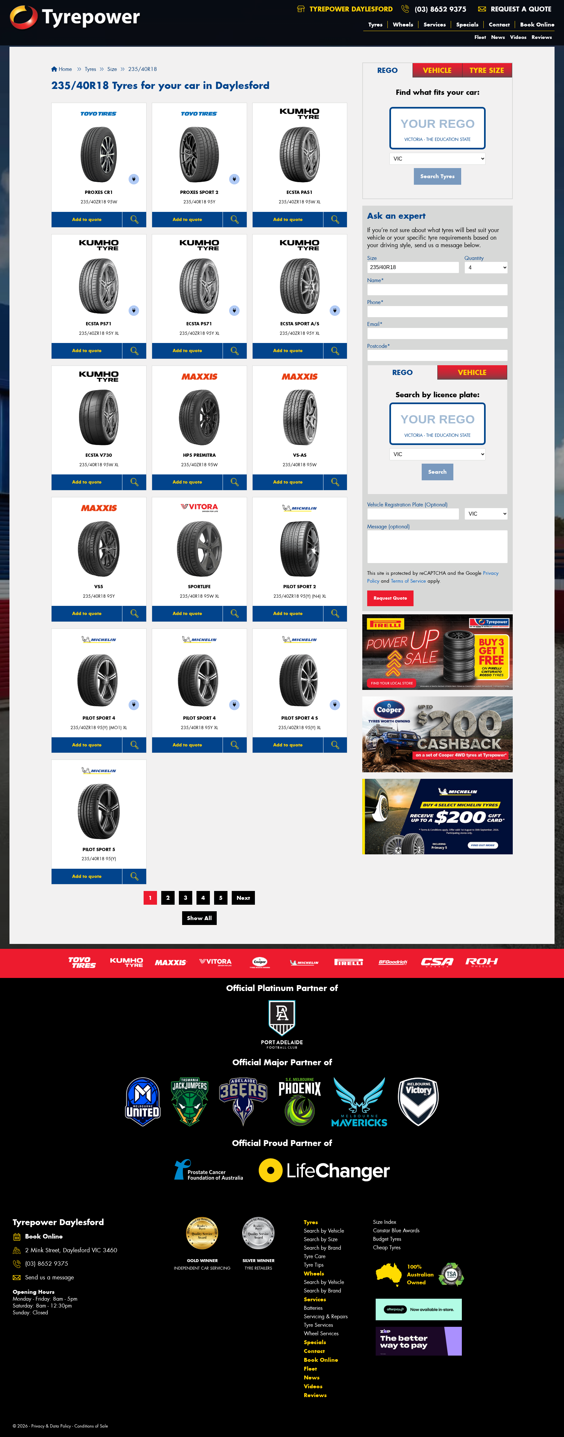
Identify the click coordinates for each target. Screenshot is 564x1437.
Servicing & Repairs (326, 1316)
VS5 (98, 587)
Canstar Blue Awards (396, 1230)
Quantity (474, 258)
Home (64, 69)
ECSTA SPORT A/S (299, 324)
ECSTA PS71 (99, 324)
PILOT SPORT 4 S (299, 718)
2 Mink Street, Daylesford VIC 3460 (71, 1250)
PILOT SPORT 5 (99, 849)
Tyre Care (314, 1256)
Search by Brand (322, 1247)
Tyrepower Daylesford (350, 9)
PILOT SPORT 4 (99, 718)
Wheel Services (321, 1333)
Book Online (537, 24)
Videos (518, 37)
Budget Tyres (387, 1239)
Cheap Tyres (386, 1247)
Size (372, 258)
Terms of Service (408, 581)
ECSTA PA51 (300, 192)
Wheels (403, 24)
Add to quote (87, 219)
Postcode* (378, 346)
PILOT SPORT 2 (299, 587)
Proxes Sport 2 (199, 192)
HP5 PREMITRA (199, 455)
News (498, 37)
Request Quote (390, 598)
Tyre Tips (313, 1264)
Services (435, 24)
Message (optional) (388, 526)
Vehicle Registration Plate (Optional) (407, 504)
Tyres (375, 24)
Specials (467, 24)
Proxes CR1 (99, 192)
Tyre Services (318, 1325)
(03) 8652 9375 (440, 9)
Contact (499, 24)
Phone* (375, 302)
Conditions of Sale (91, 1426)
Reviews (542, 37)
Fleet (480, 37)
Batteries (313, 1308)
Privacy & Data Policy (51, 1426)
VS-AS (299, 455)
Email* (375, 324)
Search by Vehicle (324, 1230)
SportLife (199, 587)
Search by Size (320, 1239)
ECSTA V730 (99, 455)
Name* (375, 280)
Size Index (384, 1222)
